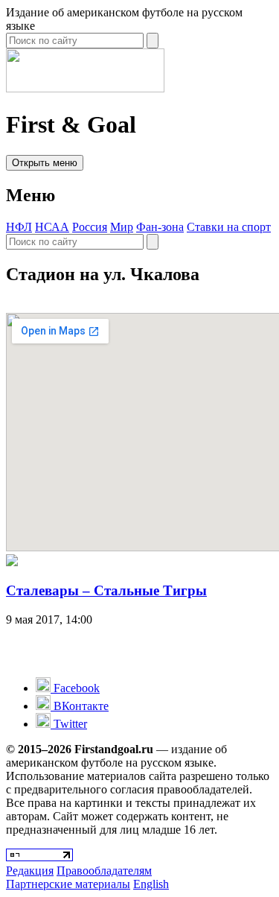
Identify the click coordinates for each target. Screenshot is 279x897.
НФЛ (19, 227)
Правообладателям (104, 870)
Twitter (69, 723)
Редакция (30, 870)
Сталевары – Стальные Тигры (106, 590)
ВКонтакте (80, 706)
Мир (121, 227)
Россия (89, 227)
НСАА (52, 227)
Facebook (75, 688)
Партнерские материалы (68, 884)
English (151, 884)
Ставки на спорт (229, 227)
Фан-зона (160, 227)
